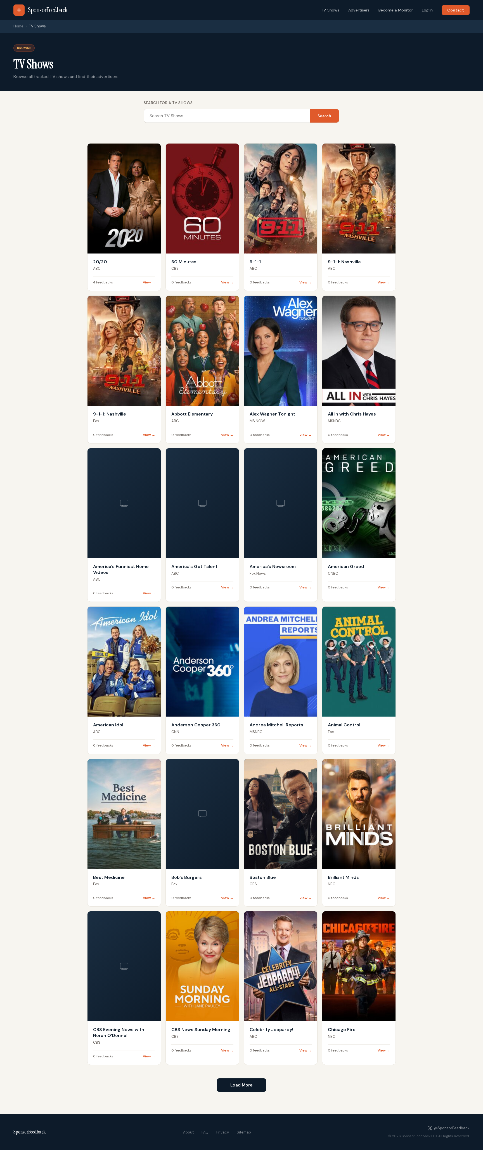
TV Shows (330, 10)
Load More (241, 1085)
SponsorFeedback (29, 1131)
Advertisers (359, 10)
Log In (427, 10)
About (188, 1132)
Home (18, 26)
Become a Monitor (395, 10)
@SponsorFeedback (452, 1128)
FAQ (205, 1132)
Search (324, 115)
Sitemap (244, 1132)
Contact (455, 10)
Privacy (222, 1132)
